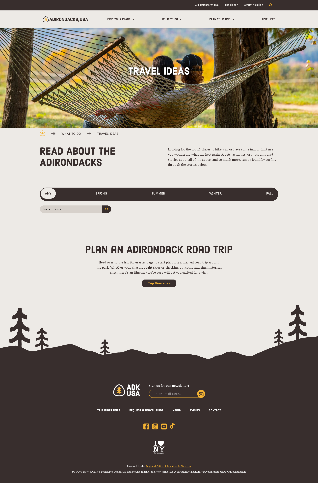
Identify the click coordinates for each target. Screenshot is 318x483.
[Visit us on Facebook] (146, 426)
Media (176, 410)
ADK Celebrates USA (206, 5)
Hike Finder (231, 5)
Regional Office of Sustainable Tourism (168, 466)
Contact (215, 410)
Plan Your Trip (220, 19)
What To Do (170, 19)
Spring (101, 193)
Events (195, 410)
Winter (215, 193)
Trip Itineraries (159, 283)
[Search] (270, 5)
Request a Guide (253, 5)
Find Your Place (119, 19)
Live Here (268, 19)
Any (48, 193)
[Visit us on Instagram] (155, 426)
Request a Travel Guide (146, 410)
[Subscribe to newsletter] (201, 394)
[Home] (65, 19)
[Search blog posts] (106, 209)
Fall (269, 193)
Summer (158, 193)
